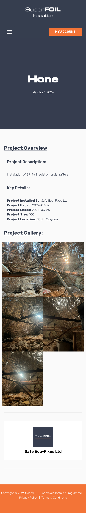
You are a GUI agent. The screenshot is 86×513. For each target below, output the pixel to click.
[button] (65, 32)
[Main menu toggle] (9, 31)
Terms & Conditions (54, 497)
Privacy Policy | (30, 497)
